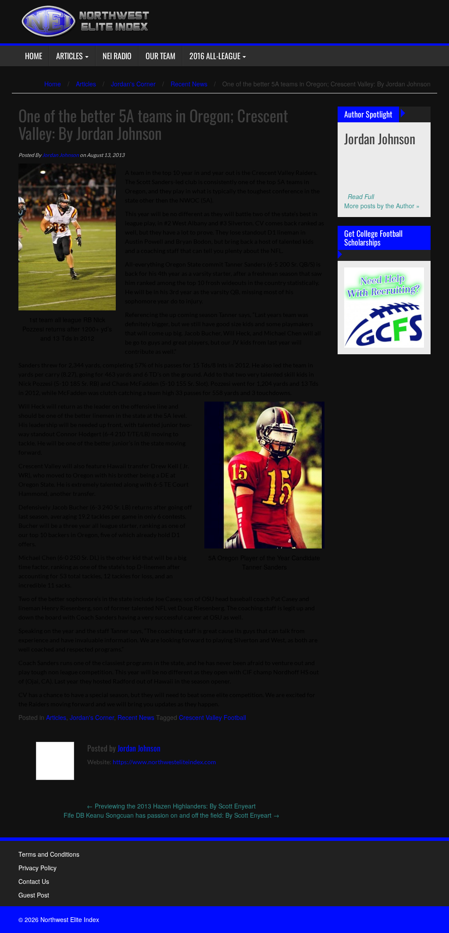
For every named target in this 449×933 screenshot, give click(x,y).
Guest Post (33, 894)
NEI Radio (117, 55)
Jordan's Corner (133, 83)
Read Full (361, 196)
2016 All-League (214, 55)
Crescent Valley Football (212, 717)
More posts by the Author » (382, 205)
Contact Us (33, 881)
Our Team (160, 55)
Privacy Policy (37, 867)
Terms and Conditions (48, 854)
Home (33, 55)
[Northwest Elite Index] (84, 20)
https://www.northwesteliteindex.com (164, 762)
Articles (69, 55)
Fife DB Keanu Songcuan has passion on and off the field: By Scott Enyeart (171, 815)
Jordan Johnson (60, 155)
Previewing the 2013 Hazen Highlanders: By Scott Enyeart (171, 805)
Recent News (189, 83)
